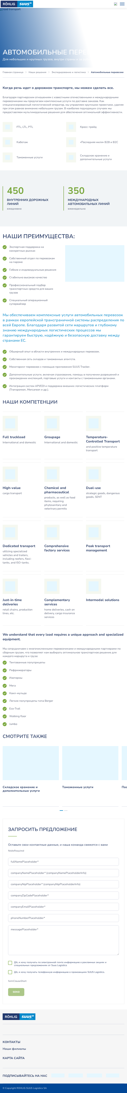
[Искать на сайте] (115, 4)
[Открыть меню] (122, 4)
